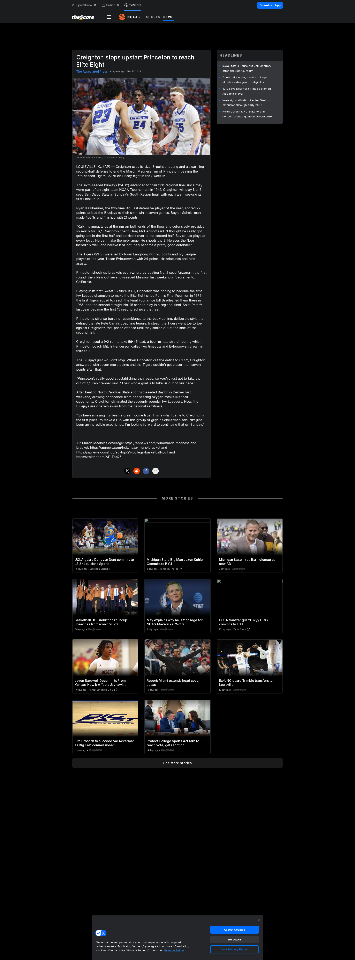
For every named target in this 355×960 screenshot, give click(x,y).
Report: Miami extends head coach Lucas (173, 682)
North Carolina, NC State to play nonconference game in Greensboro (247, 114)
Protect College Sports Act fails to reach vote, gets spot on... (173, 743)
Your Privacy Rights (234, 949)
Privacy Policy (174, 950)
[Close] (258, 920)
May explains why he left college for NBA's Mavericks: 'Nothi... (175, 622)
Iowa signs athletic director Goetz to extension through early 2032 (246, 103)
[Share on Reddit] (136, 471)
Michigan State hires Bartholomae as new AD (247, 562)
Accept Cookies (234, 929)
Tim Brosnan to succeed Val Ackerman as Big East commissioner (105, 743)
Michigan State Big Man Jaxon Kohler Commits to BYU (175, 562)
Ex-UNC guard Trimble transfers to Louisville (246, 682)
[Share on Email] (155, 471)
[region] (177, 937)
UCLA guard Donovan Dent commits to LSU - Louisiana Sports (104, 562)
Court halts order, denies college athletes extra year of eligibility (244, 80)
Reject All (234, 939)
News (168, 17)
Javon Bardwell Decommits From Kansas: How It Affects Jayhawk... (100, 682)
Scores (153, 17)
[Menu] (108, 17)
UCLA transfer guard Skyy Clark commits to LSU (243, 622)
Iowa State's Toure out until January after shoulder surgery (246, 68)
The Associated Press (92, 71)
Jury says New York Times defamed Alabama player (246, 91)
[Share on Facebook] (146, 471)
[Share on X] (127, 471)
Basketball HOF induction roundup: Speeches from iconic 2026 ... (101, 622)
